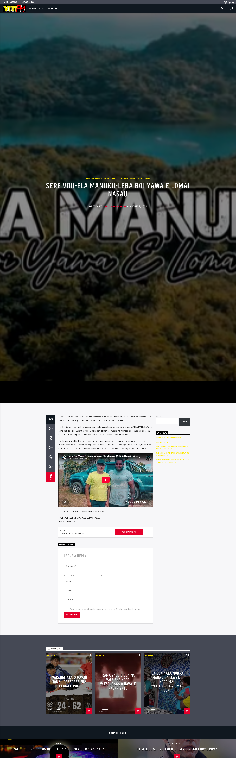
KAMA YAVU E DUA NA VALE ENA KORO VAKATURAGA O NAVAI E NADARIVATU (118, 714)
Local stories (136, 193)
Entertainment (110, 193)
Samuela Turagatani (114, 221)
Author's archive (129, 564)
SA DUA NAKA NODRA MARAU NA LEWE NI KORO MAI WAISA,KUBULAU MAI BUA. (167, 713)
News (44, 8)
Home (34, 8)
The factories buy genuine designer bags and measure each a (172, 479)
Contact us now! (28, 2)
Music (147, 193)
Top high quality (163, 474)
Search (158, 448)
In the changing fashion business (170, 470)
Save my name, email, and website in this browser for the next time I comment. (106, 641)
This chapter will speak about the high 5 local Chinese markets (172, 493)
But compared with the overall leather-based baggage (172, 486)
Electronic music (94, 193)
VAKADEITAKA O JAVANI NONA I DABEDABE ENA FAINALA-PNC (69, 714)
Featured (124, 193)
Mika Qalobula (102, 741)
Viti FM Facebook (10, 2)
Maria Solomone (54, 741)
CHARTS (54, 8)
